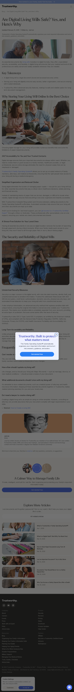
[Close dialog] (56, 334)
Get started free (37, 354)
